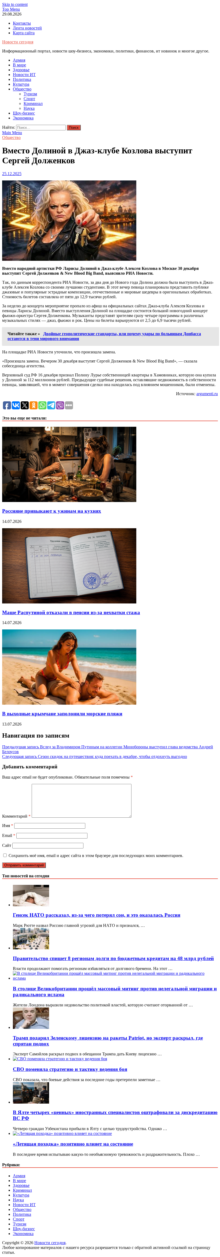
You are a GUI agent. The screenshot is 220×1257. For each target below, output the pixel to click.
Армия (19, 60)
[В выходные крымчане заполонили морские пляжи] (69, 703)
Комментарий (16, 816)
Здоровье (21, 69)
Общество (22, 89)
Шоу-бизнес (24, 113)
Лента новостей (27, 28)
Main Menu (12, 132)
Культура (21, 84)
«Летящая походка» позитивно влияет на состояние (73, 1144)
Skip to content (15, 4)
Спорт (29, 98)
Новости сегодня (17, 42)
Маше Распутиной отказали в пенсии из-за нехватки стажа (71, 612)
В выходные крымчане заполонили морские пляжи (62, 713)
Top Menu (11, 9)
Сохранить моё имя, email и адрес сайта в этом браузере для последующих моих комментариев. (96, 855)
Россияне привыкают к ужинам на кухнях (51, 511)
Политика (22, 79)
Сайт (6, 845)
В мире (19, 65)
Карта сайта (24, 33)
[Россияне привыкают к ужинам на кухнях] (69, 500)
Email (8, 835)
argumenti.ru (207, 393)
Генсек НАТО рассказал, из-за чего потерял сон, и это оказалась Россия (96, 915)
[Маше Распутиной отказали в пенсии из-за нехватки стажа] (69, 602)
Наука (29, 108)
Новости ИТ (24, 74)
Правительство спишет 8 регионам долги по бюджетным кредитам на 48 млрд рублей (113, 958)
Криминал (33, 103)
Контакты (22, 23)
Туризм (30, 94)
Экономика (23, 118)
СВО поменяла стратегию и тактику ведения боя (70, 1069)
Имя (7, 825)
